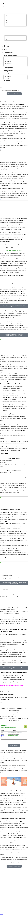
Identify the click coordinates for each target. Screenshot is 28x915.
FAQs (10, 39)
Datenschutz (14, 910)
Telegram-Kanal (11, 28)
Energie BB (12, 15)
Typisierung (10, 9)
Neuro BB (12, 20)
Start (7, 6)
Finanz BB (12, 25)
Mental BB (12, 22)
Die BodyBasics (11, 13)
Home (7, 3)
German (1, 914)
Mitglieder (9, 31)
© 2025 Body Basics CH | (11, 909)
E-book (8, 42)
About (7, 34)
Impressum (20, 909)
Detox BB (12, 18)
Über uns (11, 37)
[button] (14, 914)
